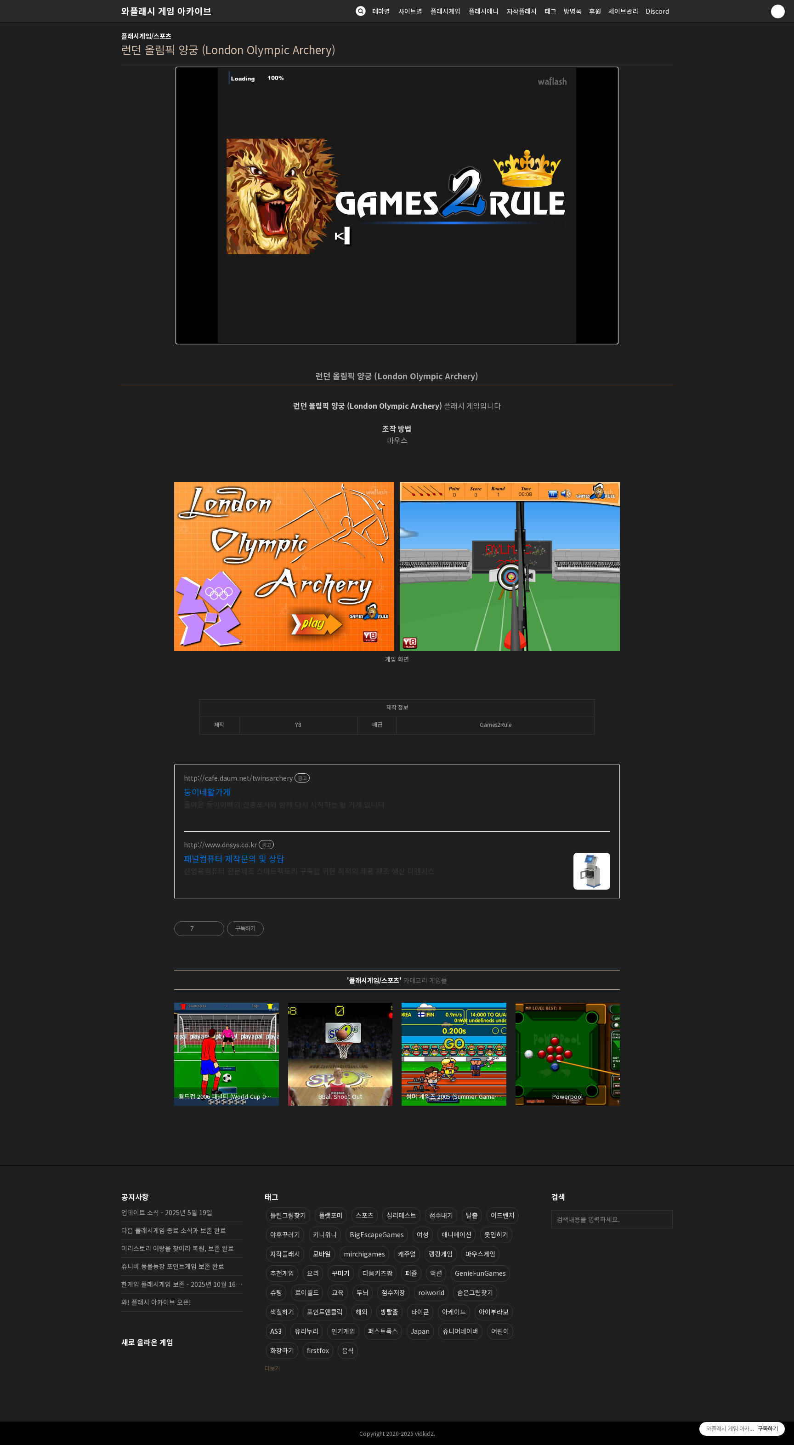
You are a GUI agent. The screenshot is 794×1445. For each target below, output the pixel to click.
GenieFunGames (480, 1273)
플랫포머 (331, 1215)
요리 (313, 1273)
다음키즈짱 (377, 1273)
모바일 (322, 1253)
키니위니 (325, 1234)
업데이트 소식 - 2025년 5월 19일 (166, 1212)
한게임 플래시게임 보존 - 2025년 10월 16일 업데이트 (182, 1284)
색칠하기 (282, 1311)
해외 (362, 1311)
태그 (550, 11)
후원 (595, 11)
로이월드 (307, 1292)
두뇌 (363, 1292)
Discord (657, 11)
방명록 (573, 11)
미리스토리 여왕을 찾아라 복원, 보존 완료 (177, 1248)
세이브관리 (623, 11)
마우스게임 (480, 1253)
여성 (423, 1234)
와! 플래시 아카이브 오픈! (156, 1302)
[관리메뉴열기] (778, 11)
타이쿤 (420, 1311)
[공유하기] (202, 929)
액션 (436, 1273)
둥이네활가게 (207, 791)
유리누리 (306, 1331)
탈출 (472, 1215)
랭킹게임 (441, 1253)
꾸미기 (341, 1273)
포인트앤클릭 (325, 1311)
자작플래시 (522, 11)
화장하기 (282, 1350)
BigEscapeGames (377, 1234)
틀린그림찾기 (288, 1215)
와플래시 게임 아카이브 (166, 11)
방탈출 (389, 1311)
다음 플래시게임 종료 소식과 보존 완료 (173, 1230)
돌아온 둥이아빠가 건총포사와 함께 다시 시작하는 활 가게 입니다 (284, 804)
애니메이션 (456, 1234)
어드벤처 (503, 1215)
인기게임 (343, 1331)
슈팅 (276, 1292)
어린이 (500, 1331)
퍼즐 (411, 1273)
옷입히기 (496, 1234)
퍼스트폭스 (383, 1331)
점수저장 (393, 1292)
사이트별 (410, 11)
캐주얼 (407, 1253)
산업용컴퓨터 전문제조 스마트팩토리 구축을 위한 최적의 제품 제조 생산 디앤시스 (309, 870)
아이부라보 (494, 1311)
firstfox (318, 1350)
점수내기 (441, 1215)
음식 (348, 1350)
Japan (420, 1331)
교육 (338, 1292)
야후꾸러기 (285, 1234)
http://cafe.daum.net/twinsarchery (238, 778)
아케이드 (454, 1311)
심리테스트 (401, 1215)
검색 (663, 1219)
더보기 (272, 1368)
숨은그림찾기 (475, 1292)
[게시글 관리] (214, 929)
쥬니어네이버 (460, 1331)
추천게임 (282, 1273)
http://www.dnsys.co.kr (220, 845)
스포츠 (365, 1215)
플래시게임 (445, 11)
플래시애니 (484, 11)
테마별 (381, 11)
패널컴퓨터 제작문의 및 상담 (234, 858)
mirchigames (364, 1253)
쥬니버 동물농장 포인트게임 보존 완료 (172, 1266)
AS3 (276, 1331)
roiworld (431, 1292)
